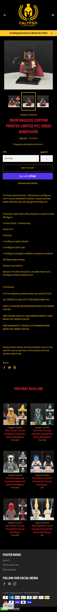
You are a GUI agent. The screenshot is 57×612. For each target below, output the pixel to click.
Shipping (17, 144)
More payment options (27, 183)
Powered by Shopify (31, 592)
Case (5, 152)
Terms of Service (11, 565)
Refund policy (9, 569)
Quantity (44, 152)
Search (6, 560)
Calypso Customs (16, 592)
